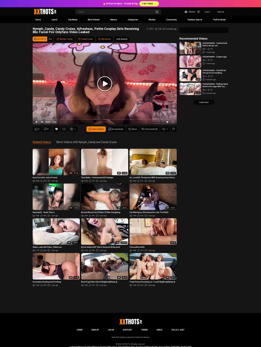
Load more (204, 102)
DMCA (159, 330)
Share (134, 129)
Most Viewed (94, 20)
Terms (144, 330)
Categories (133, 20)
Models (152, 20)
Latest (54, 20)
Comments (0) (151, 129)
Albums (113, 20)
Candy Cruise (87, 39)
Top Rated (72, 20)
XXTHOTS (126, 344)
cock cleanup (121, 39)
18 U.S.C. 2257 (177, 330)
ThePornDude (219, 20)
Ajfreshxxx (106, 39)
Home (38, 20)
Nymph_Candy (66, 39)
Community (171, 20)
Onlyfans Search (194, 20)
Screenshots (117, 129)
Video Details (98, 129)
